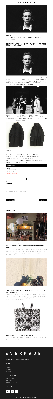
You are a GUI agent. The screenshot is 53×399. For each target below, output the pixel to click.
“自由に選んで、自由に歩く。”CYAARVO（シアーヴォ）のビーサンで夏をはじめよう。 (26, 291)
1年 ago (19, 243)
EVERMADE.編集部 (15, 39)
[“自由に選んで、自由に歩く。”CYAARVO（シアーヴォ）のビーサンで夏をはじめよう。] (26, 272)
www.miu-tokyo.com (12, 173)
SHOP (11, 243)
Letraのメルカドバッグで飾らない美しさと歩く (20, 335)
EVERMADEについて (10, 369)
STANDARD (14, 243)
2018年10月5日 (8, 39)
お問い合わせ (9, 371)
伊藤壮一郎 (23, 191)
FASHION (11, 191)
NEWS (7, 35)
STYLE (9, 35)
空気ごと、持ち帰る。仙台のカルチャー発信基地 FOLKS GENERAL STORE (25, 246)
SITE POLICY (9, 380)
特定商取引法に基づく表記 (11, 382)
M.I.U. (15, 191)
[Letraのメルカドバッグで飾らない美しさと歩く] (26, 317)
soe (18, 191)
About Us (8, 367)
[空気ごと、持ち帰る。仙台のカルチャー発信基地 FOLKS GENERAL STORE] (26, 227)
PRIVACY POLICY (10, 378)
